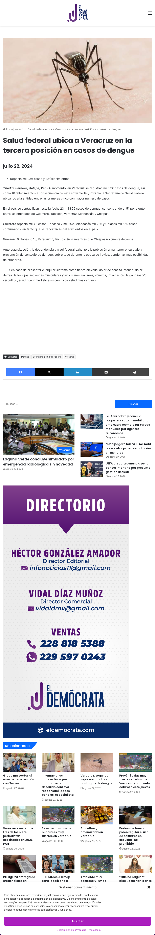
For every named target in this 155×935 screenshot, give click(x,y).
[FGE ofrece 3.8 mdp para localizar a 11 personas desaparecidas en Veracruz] (58, 864)
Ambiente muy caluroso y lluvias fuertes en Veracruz (95, 881)
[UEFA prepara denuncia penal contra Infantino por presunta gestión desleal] (92, 469)
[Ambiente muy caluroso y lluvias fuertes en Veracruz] (97, 864)
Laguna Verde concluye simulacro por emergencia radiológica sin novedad (38, 462)
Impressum (94, 929)
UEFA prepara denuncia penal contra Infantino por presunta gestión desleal (128, 467)
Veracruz (20, 129)
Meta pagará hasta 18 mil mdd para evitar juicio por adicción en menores (128, 448)
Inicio (9, 129)
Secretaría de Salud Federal (47, 356)
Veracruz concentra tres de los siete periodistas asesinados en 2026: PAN (18, 836)
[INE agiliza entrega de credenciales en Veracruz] (19, 864)
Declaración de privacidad (71, 929)
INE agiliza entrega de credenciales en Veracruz (19, 881)
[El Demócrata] (77, 13)
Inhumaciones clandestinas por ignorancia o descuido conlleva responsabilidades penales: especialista (58, 785)
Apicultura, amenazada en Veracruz (92, 832)
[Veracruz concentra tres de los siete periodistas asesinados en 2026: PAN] (19, 815)
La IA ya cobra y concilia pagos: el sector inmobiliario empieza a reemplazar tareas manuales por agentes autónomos (128, 424)
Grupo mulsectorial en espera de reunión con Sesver (18, 779)
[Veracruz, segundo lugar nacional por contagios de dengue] (97, 762)
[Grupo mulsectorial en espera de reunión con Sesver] (19, 762)
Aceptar (78, 921)
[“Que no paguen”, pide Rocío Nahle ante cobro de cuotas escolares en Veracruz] (135, 864)
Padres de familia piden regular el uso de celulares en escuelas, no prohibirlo (134, 836)
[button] (149, 887)
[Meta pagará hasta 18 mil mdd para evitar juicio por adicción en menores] (92, 449)
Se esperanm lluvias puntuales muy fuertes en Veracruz (56, 832)
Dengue (25, 356)
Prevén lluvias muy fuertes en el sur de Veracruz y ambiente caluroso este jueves (134, 781)
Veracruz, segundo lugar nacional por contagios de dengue (96, 779)
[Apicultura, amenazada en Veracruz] (97, 815)
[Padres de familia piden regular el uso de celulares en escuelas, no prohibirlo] (135, 815)
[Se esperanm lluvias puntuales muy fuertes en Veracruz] (58, 815)
